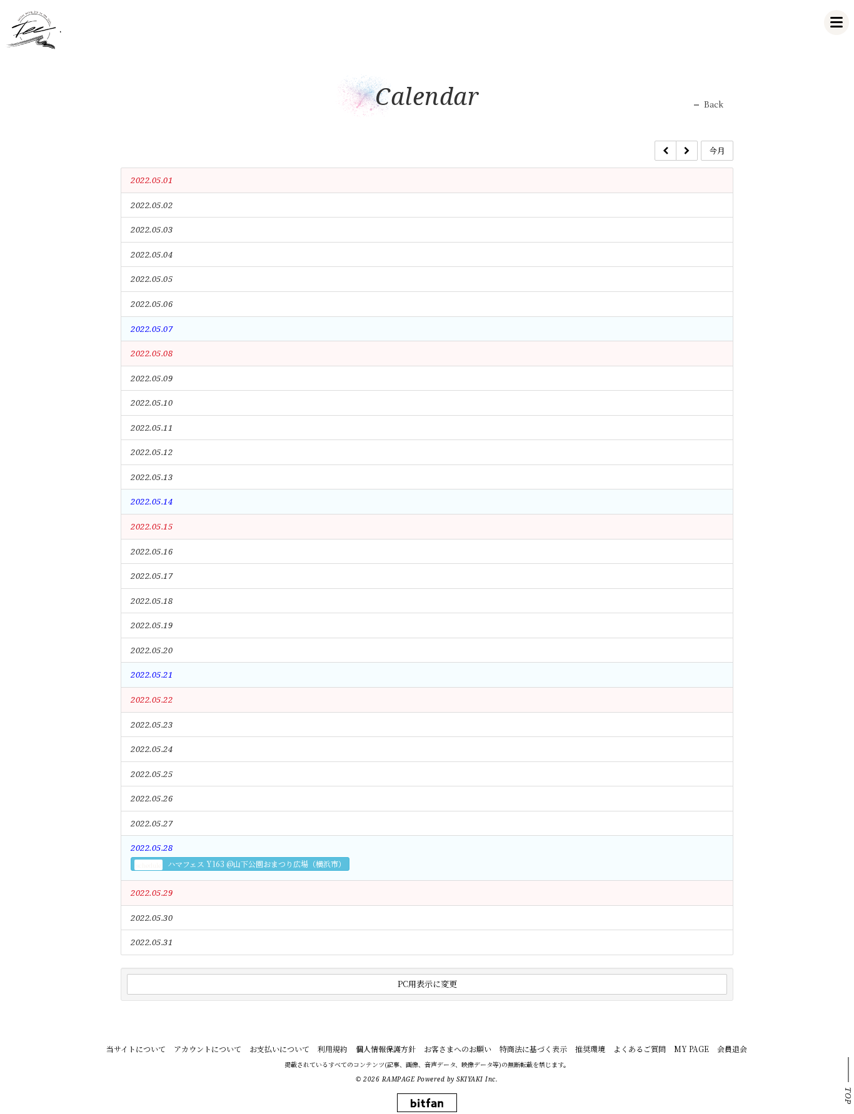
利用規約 (333, 1048)
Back (713, 104)
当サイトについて (136, 1048)
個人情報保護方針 (386, 1048)
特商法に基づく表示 (533, 1048)
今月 (717, 150)
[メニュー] (836, 22)
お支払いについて (279, 1048)
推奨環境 (590, 1048)
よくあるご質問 (639, 1048)
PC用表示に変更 (427, 984)
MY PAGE (691, 1048)
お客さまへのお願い (457, 1048)
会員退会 (732, 1048)
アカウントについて (207, 1048)
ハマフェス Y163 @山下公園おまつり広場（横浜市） (241, 864)
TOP (848, 1096)
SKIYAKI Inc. (477, 1079)
